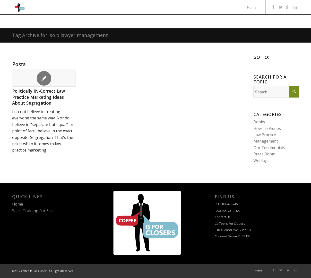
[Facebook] (273, 7)
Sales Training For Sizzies (35, 210)
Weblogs (261, 160)
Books (259, 122)
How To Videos (267, 128)
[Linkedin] (295, 7)
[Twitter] (280, 7)
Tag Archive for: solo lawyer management (60, 35)
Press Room (264, 154)
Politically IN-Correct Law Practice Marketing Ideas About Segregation (38, 97)
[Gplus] (288, 7)
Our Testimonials (269, 147)
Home (17, 204)
